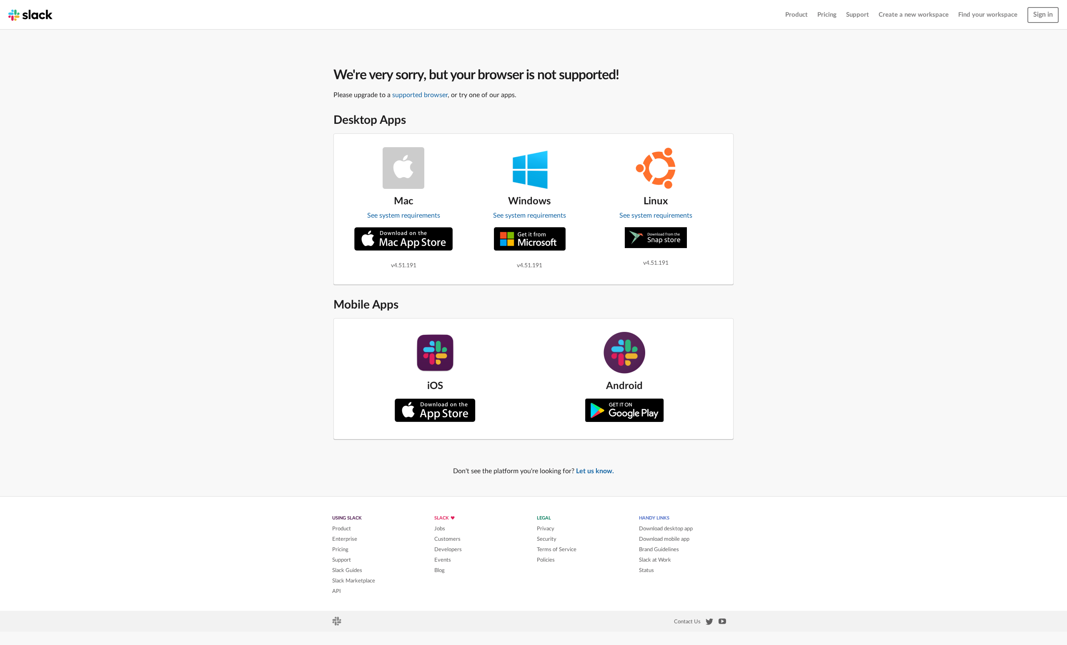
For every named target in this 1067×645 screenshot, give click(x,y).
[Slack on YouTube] (722, 623)
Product (796, 15)
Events (442, 560)
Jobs (439, 529)
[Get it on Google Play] (624, 410)
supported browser (420, 95)
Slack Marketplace (353, 581)
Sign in (1043, 14)
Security (546, 539)
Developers (448, 549)
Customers (447, 539)
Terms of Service (556, 549)
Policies (546, 560)
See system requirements (403, 215)
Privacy (545, 529)
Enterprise (344, 539)
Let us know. (595, 471)
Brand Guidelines (659, 549)
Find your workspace (987, 15)
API (336, 591)
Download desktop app (666, 529)
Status (646, 570)
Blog (439, 570)
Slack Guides (347, 570)
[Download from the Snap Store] (656, 237)
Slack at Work (655, 560)
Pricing (827, 15)
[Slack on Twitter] (709, 623)
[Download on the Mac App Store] (403, 239)
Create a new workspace (914, 15)
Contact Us (687, 622)
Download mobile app (664, 539)
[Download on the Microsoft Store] (530, 239)
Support (857, 15)
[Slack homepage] (30, 14)
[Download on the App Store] (435, 410)
